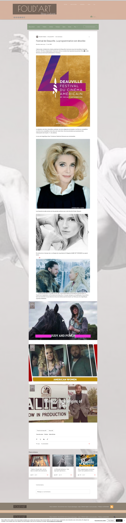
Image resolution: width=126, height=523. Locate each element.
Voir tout (95, 451)
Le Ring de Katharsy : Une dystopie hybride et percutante (61, 470)
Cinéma (51, 26)
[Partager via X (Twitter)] (40, 439)
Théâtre (44, 26)
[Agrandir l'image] (63, 232)
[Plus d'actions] (89, 37)
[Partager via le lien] (47, 439)
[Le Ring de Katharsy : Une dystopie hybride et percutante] (63, 461)
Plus (75, 26)
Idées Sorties (52, 434)
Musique (58, 26)
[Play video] (63, 320)
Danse (69, 26)
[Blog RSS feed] (111, 506)
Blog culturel (31, 26)
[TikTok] (18, 17)
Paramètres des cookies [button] (100, 520)
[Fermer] (124, 520)
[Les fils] (22, 17)
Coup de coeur (39, 434)
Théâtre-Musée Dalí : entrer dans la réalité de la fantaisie (38, 470)
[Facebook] (16, 17)
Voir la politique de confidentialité (54, 521)
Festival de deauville (41, 430)
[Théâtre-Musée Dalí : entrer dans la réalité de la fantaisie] (39, 461)
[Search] (115, 517)
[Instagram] (14, 17)
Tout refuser (111, 520)
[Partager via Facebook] (36, 439)
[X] (20, 17)
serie (38, 26)
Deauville (51, 430)
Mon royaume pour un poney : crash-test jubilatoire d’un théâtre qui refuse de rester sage (86, 470)
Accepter (119, 520)
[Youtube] (24, 17)
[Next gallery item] (88, 232)
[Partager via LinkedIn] (44, 439)
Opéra (64, 26)
